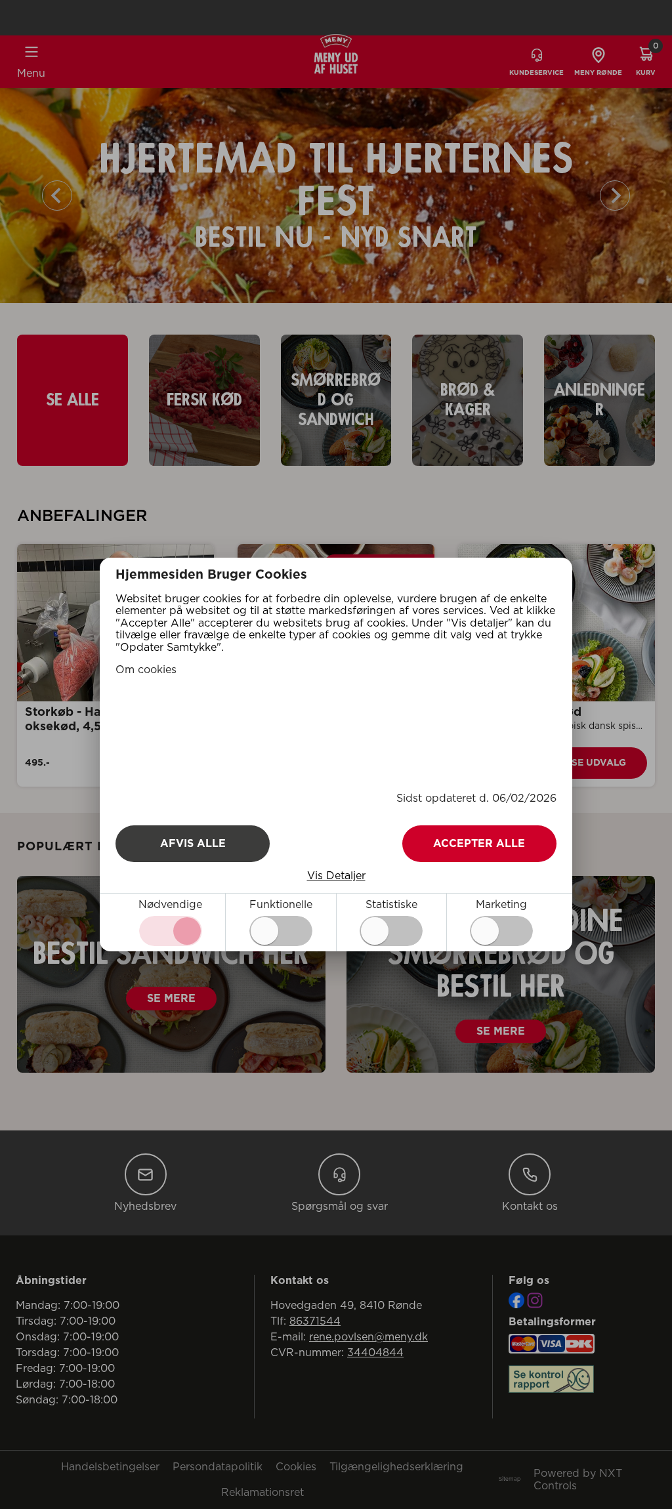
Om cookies (146, 670)
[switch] (280, 931)
